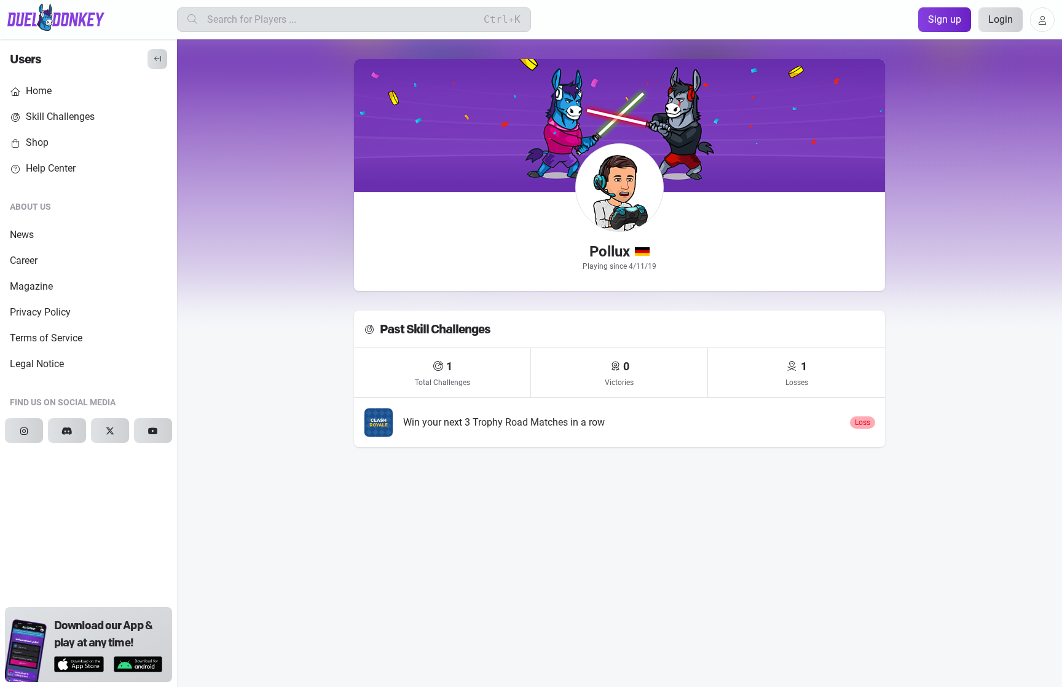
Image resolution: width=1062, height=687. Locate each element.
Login (1000, 19)
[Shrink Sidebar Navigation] (157, 59)
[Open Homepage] (55, 17)
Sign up (944, 19)
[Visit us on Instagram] (24, 430)
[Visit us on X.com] (110, 430)
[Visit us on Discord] (67, 430)
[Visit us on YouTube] (153, 430)
